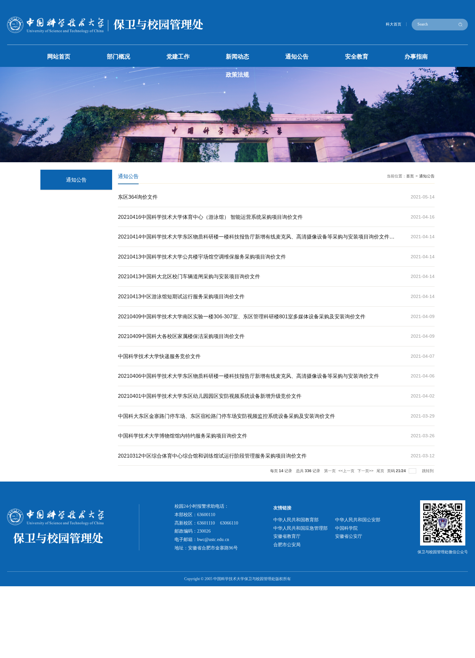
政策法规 (237, 74)
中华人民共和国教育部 (296, 519)
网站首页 (58, 56)
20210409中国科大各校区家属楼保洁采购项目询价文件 (181, 336)
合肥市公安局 (287, 544)
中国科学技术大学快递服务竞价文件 (159, 356)
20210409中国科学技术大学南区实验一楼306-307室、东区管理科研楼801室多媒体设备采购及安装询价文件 (241, 316)
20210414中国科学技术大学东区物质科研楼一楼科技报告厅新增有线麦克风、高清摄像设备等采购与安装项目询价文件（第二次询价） (253, 240)
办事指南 (416, 56)
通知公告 (297, 56)
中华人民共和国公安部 (357, 519)
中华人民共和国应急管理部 (300, 528)
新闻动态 (237, 56)
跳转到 (428, 471)
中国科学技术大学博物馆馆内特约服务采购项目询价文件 (182, 436)
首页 (410, 176)
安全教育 (356, 56)
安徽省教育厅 (287, 536)
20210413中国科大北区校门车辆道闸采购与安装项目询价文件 (189, 276)
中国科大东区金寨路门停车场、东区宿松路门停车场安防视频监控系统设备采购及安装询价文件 (226, 416)
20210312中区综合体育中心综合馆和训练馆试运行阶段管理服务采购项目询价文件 (212, 456)
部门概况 (118, 56)
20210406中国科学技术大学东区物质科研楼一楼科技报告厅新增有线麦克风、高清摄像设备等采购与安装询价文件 (248, 376)
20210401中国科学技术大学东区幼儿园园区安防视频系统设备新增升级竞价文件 (209, 396)
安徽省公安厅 (348, 536)
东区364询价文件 (138, 197)
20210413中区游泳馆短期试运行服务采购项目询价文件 (181, 296)
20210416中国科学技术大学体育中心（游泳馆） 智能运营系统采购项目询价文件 (210, 217)
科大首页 (393, 24)
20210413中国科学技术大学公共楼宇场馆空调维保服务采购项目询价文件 (202, 257)
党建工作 (178, 56)
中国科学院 (346, 528)
